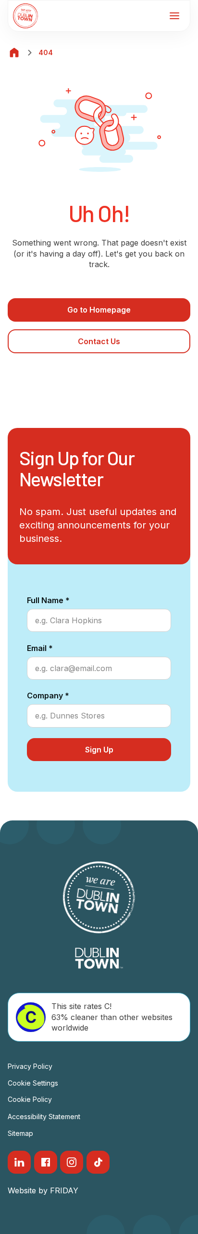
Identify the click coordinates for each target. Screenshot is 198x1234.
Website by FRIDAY (43, 1190)
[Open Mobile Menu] (174, 15)
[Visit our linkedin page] (19, 1162)
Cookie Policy (30, 1099)
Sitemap (20, 1133)
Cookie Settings (33, 1083)
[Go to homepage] (25, 15)
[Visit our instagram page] (71, 1162)
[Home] (14, 52)
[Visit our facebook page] (45, 1162)
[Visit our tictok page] (98, 1162)
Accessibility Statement (44, 1116)
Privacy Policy (30, 1066)
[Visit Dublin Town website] (99, 958)
